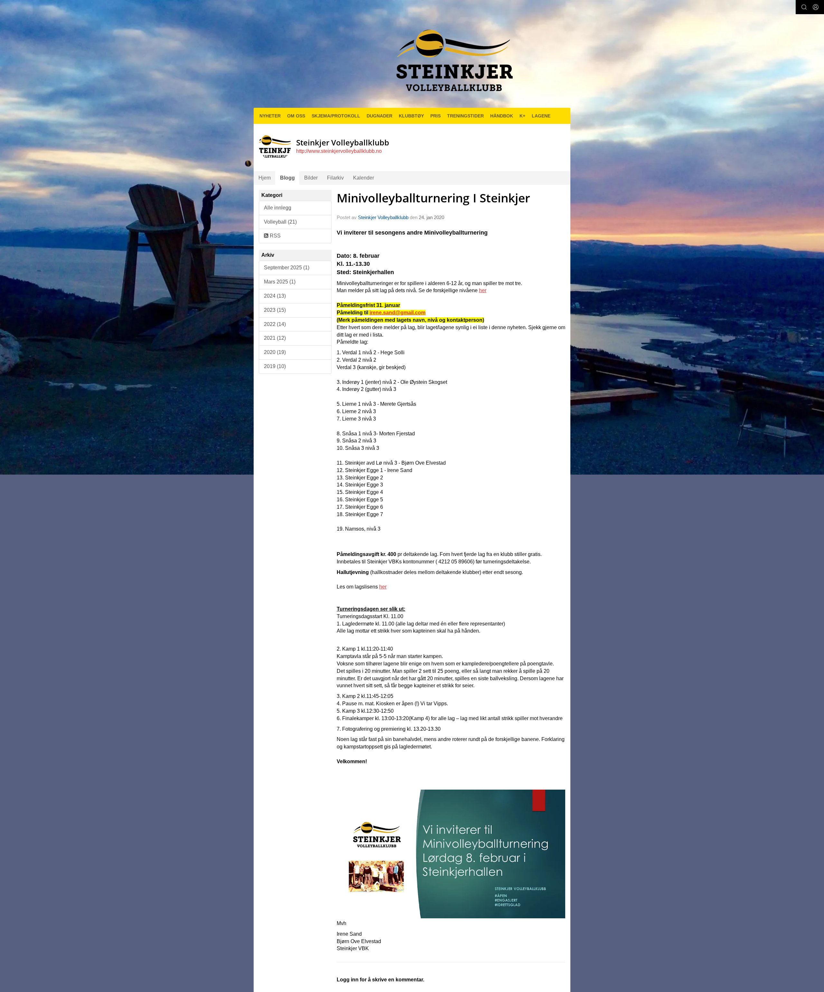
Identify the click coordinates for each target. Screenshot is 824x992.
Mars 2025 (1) (279, 281)
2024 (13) (275, 296)
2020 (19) (275, 352)
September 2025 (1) (286, 267)
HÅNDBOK (501, 115)
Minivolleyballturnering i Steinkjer (433, 198)
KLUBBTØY (411, 115)
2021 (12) (275, 338)
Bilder (311, 178)
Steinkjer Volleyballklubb (383, 217)
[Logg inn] (815, 7)
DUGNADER (379, 115)
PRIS (435, 115)
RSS (274, 235)
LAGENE (541, 115)
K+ (522, 115)
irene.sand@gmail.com (398, 312)
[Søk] (804, 7)
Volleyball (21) (280, 222)
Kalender (363, 178)
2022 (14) (275, 324)
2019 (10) (275, 366)
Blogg (287, 178)
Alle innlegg (277, 207)
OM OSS (296, 115)
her (482, 290)
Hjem (264, 178)
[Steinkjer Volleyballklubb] (453, 56)
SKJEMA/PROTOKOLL (336, 115)
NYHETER (270, 115)
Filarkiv (335, 178)
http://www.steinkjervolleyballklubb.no (339, 151)
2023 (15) (275, 310)
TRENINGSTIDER (465, 115)
